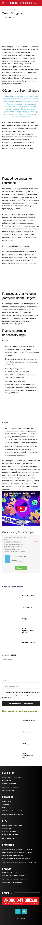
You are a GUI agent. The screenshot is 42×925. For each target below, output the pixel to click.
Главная (5, 10)
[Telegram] (9, 579)
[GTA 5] (12, 619)
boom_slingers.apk (19, 556)
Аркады (16, 10)
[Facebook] (4, 579)
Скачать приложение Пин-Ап (12, 814)
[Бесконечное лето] (12, 642)
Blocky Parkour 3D (9, 784)
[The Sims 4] (12, 608)
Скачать (20, 568)
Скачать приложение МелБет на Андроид (17, 849)
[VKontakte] (24, 911)
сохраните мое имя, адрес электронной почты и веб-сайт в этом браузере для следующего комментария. (20, 694)
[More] (20, 579)
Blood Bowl (6, 780)
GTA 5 (24, 619)
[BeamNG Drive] (12, 596)
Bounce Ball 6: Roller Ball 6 (12, 777)
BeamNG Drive (28, 596)
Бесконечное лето (29, 642)
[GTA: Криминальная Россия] (12, 631)
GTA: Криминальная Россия (28, 631)
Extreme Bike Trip (8, 790)
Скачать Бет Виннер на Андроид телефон (17, 852)
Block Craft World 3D (10, 787)
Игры (11, 10)
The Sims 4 (27, 607)
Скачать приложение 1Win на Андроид (16, 859)
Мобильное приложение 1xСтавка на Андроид (19, 862)
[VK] (15, 579)
